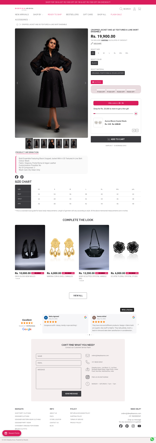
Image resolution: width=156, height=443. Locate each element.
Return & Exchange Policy (80, 413)
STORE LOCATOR (55, 419)
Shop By (37, 14)
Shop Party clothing (23, 413)
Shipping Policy (76, 416)
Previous (17, 83)
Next (85, 83)
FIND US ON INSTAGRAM (100, 377)
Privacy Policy (75, 422)
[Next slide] (153, 2)
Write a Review (127, 310)
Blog (52, 426)
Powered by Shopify (22, 440)
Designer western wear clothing (28, 419)
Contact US (54, 422)
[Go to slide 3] (89, 334)
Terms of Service (76, 419)
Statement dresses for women (27, 426)
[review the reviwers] (85, 318)
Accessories (21, 20)
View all (78, 295)
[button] (126, 9)
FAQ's (52, 416)
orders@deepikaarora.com (100, 355)
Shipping (104, 40)
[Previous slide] (3, 2)
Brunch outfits (21, 429)
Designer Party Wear (23, 422)
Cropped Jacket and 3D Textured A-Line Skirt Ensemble (44, 24)
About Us (53, 413)
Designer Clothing (22, 416)
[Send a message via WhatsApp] (152, 439)
